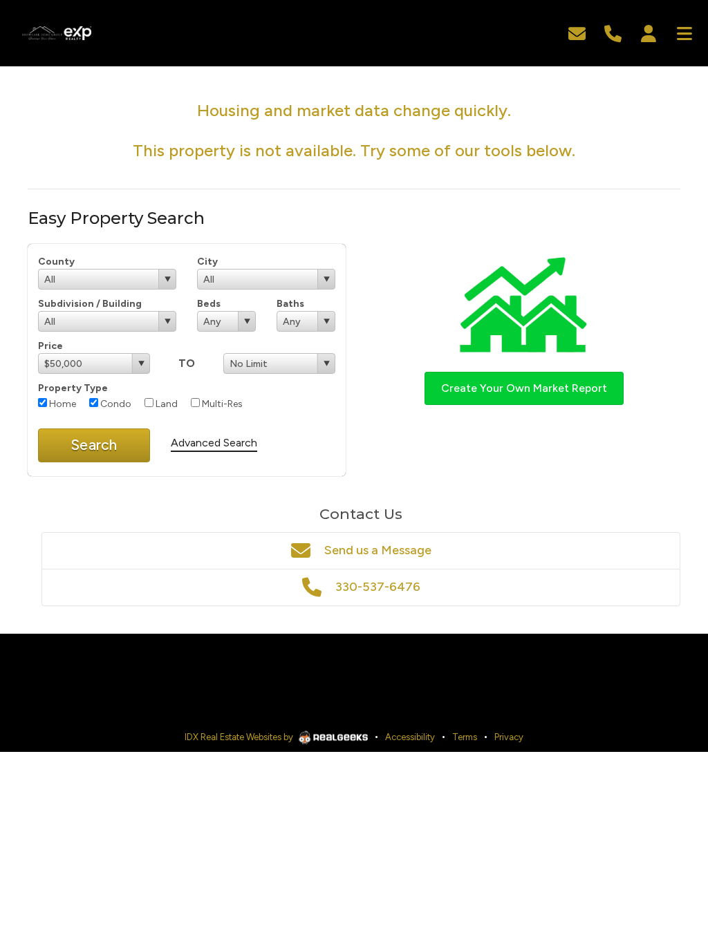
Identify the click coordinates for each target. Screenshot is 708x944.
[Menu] (684, 32)
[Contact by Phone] (613, 32)
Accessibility (410, 737)
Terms (464, 737)
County (56, 261)
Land (165, 404)
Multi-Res (221, 404)
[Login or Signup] (648, 32)
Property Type (73, 388)
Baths (290, 304)
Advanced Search (214, 442)
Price (50, 346)
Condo (114, 404)
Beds (209, 304)
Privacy (508, 737)
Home (61, 404)
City (207, 261)
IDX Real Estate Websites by (240, 737)
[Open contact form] (577, 32)
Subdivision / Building (90, 304)
